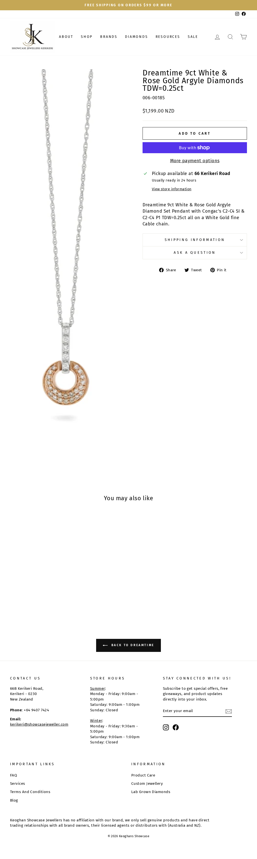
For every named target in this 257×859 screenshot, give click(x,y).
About (66, 37)
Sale (193, 37)
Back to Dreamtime (132, 645)
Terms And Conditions (30, 792)
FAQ (13, 775)
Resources (168, 37)
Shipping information (195, 240)
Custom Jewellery (147, 783)
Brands (108, 37)
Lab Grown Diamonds (150, 792)
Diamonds (136, 37)
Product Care (143, 775)
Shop (87, 37)
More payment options (195, 160)
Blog (14, 800)
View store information (171, 189)
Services (17, 783)
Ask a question (195, 252)
